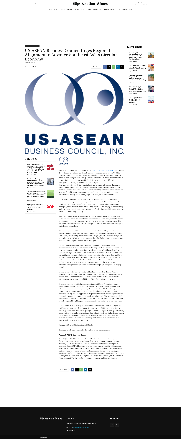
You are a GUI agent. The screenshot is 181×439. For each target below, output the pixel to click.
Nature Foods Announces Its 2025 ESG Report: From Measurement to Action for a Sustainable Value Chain (36, 195)
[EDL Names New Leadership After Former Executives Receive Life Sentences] (151, 88)
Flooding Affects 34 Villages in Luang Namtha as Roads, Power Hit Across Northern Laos (136, 56)
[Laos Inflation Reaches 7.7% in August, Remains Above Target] (151, 67)
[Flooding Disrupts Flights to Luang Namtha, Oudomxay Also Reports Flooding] (151, 77)
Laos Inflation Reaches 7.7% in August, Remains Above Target (137, 67)
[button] (36, 3)
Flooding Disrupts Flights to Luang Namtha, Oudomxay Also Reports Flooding (137, 77)
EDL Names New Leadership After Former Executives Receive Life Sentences (137, 88)
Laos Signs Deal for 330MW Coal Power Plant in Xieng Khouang (136, 100)
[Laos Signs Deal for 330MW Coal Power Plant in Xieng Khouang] (151, 99)
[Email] (122, 67)
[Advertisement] (90, 25)
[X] (109, 67)
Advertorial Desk (31, 67)
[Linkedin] (118, 67)
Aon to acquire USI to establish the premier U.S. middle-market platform (35, 206)
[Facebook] (105, 67)
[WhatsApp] (113, 67)
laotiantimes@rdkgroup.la (81, 427)
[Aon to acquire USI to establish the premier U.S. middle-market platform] (50, 206)
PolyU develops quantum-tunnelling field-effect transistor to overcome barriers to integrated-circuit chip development (36, 182)
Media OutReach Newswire (32, 46)
